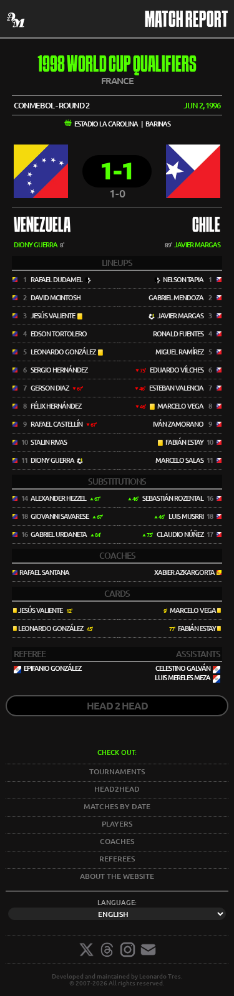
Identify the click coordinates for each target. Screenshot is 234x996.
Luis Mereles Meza (182, 677)
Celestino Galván (182, 668)
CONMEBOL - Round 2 (51, 105)
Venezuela (42, 226)
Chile (206, 226)
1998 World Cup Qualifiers (117, 65)
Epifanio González (52, 668)
